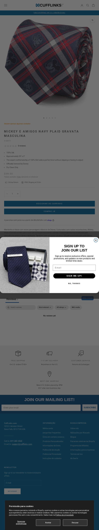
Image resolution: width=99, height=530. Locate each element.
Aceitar (48, 523)
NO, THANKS (74, 283)
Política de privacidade (64, 515)
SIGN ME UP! (74, 276)
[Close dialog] (96, 240)
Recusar (75, 523)
